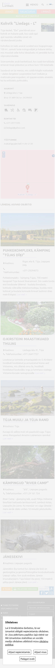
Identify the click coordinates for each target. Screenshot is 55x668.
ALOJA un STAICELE (27, 16)
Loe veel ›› (22, 294)
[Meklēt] (42, 4)
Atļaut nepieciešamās (19, 652)
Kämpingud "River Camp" (26, 483)
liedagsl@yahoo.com (15, 128)
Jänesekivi (13, 557)
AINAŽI (9, 11)
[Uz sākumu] (8, 4)
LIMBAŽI (46, 11)
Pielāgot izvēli (28, 659)
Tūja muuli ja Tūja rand (26, 420)
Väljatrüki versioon (26, 589)
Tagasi (7, 589)
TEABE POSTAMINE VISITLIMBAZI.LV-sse (9, 607)
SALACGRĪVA (27, 11)
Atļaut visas (40, 652)
